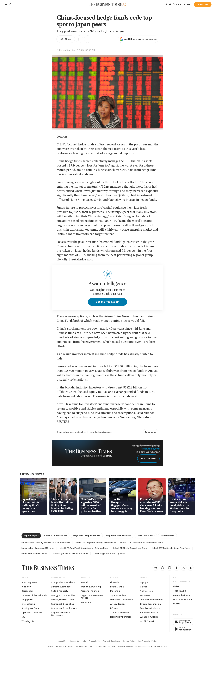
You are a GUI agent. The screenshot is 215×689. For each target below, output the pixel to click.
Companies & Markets (63, 582)
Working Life (28, 621)
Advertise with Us (149, 612)
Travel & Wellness (119, 612)
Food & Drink (117, 586)
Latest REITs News (145, 535)
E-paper (144, 582)
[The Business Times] (105, 4)
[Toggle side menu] (6, 4)
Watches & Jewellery (121, 599)
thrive (176, 586)
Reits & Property (59, 591)
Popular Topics (31, 535)
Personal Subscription (151, 599)
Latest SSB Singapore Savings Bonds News (95, 542)
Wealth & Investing (91, 586)
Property (26, 586)
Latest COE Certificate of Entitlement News (141, 542)
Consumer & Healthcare (64, 608)
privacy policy (94, 641)
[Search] (10, 4)
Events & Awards (149, 616)
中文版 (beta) (147, 621)
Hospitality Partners (120, 616)
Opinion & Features (32, 612)
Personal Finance (90, 591)
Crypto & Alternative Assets (92, 596)
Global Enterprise (182, 599)
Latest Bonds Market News (34, 553)
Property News (167, 535)
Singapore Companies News (86, 535)
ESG (23, 616)
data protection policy (147, 641)
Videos (143, 586)
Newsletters (146, 591)
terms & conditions (111, 641)
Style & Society (118, 595)
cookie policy (129, 641)
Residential (27, 591)
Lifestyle (114, 582)
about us (63, 641)
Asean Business (181, 595)
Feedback (150, 432)
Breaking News (29, 582)
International (28, 604)
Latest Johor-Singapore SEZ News (38, 548)
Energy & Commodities (63, 595)
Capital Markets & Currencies (60, 614)
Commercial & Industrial (35, 595)
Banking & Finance (60, 586)
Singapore (27, 599)
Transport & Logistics (62, 604)
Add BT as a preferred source (140, 39)
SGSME (176, 603)
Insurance (86, 602)
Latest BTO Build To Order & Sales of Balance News (83, 548)
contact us (74, 641)
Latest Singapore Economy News (109, 553)
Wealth (84, 582)
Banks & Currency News (55, 535)
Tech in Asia (179, 590)
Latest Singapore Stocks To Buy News (70, 553)
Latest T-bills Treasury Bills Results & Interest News (46, 542)
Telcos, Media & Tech (62, 599)
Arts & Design (117, 604)
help (84, 641)
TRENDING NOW (31, 474)
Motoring (115, 591)
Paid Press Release (150, 608)
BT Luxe (114, 608)
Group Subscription (150, 604)
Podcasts (145, 595)
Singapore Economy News (118, 535)
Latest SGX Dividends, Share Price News (171, 548)
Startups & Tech (30, 608)
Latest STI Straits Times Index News (130, 548)
